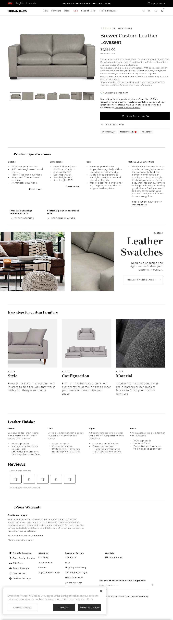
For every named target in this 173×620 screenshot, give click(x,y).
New (46, 11)
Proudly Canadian (22, 553)
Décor (67, 11)
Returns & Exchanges (76, 572)
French (29, 218)
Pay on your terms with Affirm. (87, 3)
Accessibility (141, 596)
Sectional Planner (63, 218)
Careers (43, 567)
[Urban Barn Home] (17, 11)
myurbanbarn (20, 573)
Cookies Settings (22, 578)
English (19, 218)
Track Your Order (74, 577)
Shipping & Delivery (75, 567)
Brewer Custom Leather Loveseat (129, 38)
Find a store (158, 3)
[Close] (101, 591)
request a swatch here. (127, 107)
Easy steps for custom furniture (33, 312)
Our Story (43, 557)
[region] (54, 601)
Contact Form (116, 557)
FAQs (67, 562)
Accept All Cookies (90, 607)
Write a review (125, 28)
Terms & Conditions (124, 596)
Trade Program (21, 568)
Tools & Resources (109, 11)
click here (37, 535)
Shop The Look (88, 11)
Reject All (64, 607)
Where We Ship (73, 583)
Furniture (56, 11)
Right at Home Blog (49, 572)
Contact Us (70, 557)
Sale (76, 11)
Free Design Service (22, 558)
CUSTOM (158, 233)
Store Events (45, 562)
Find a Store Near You (137, 116)
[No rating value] (106, 28)
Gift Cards (18, 563)
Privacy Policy (106, 596)
